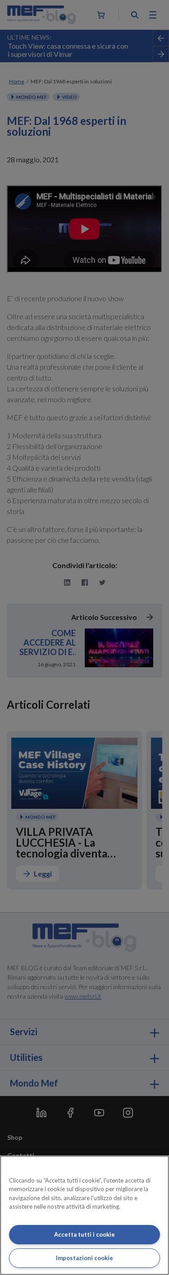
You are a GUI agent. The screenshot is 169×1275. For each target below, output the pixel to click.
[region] (84, 1215)
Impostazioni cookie (84, 1257)
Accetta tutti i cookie (84, 1234)
